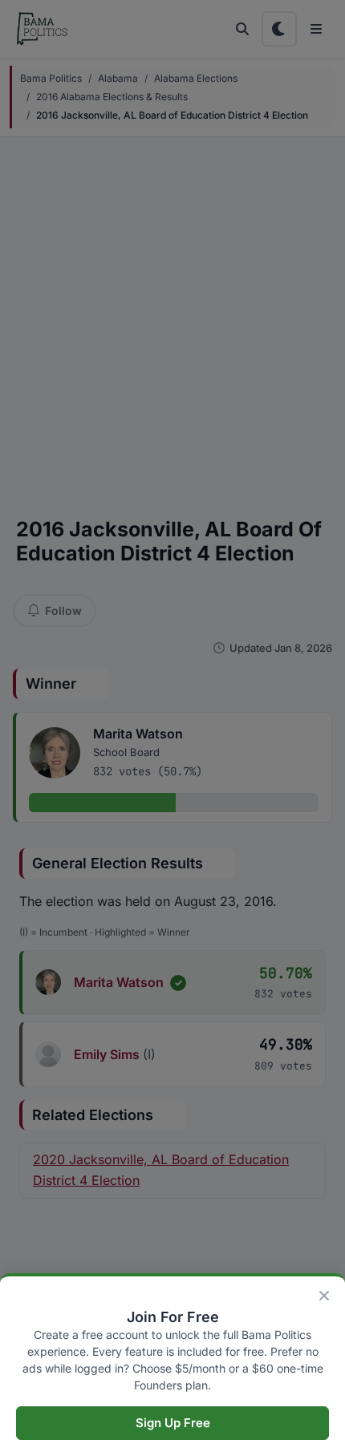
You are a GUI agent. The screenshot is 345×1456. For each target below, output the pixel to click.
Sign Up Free (173, 1422)
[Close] (324, 1295)
